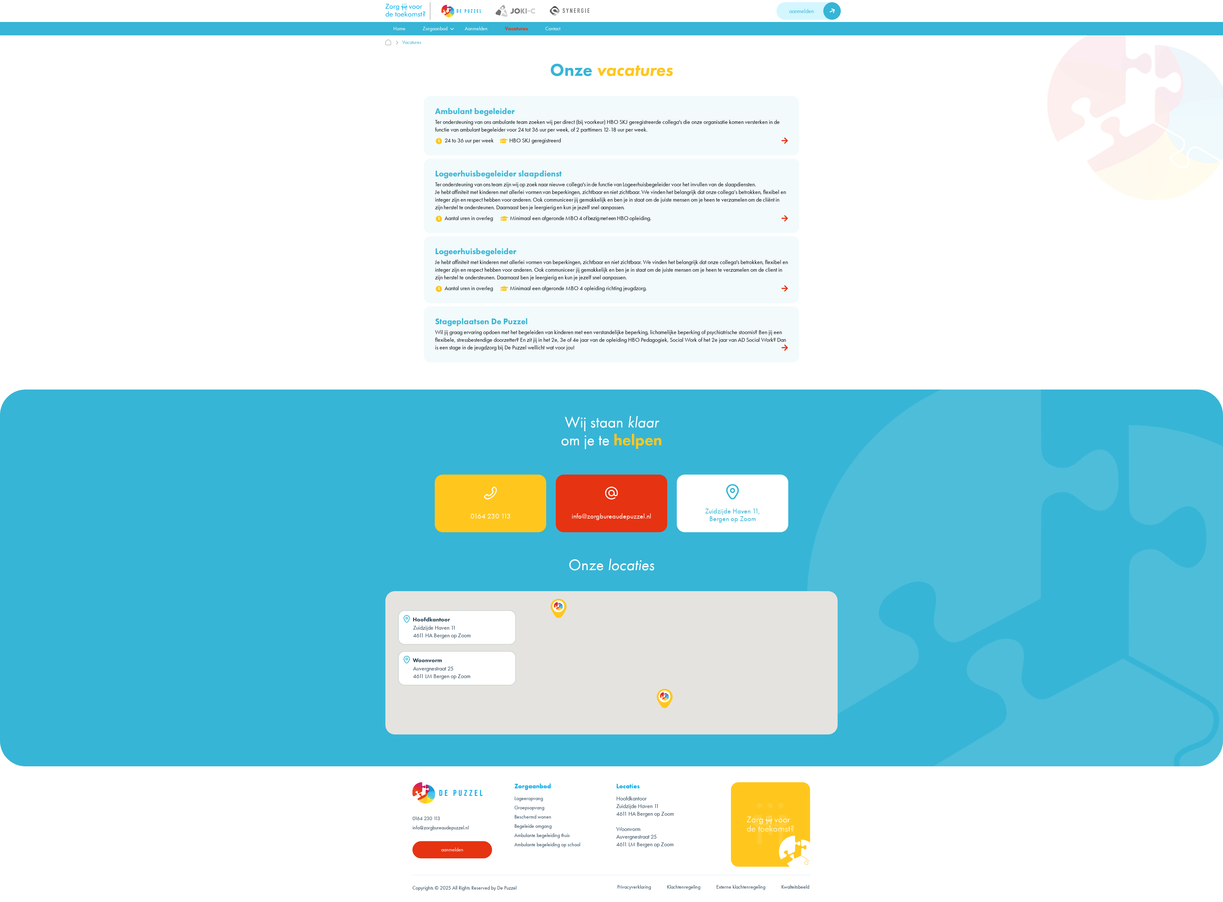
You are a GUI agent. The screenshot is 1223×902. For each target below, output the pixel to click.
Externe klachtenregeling (740, 887)
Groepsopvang (529, 808)
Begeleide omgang (533, 826)
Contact (552, 28)
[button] (558, 608)
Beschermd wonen (532, 817)
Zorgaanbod (435, 28)
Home (399, 28)
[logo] (407, 11)
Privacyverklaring (634, 887)
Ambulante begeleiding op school (547, 844)
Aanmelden (476, 28)
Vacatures (516, 28)
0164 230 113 (490, 516)
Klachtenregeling (683, 887)
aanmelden (801, 11)
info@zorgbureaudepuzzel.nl (611, 516)
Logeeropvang (528, 798)
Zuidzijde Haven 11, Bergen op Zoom (732, 515)
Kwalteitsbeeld (796, 887)
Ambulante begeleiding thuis (542, 835)
